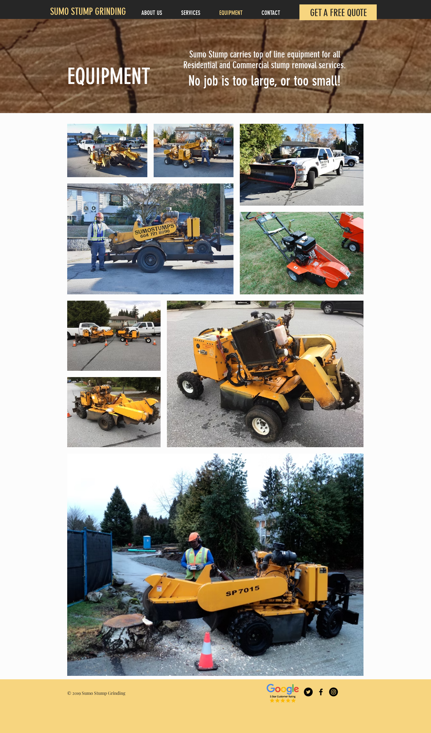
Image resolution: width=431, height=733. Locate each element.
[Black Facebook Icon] (320, 692)
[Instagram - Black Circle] (333, 692)
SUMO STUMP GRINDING (88, 11)
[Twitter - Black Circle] (308, 692)
